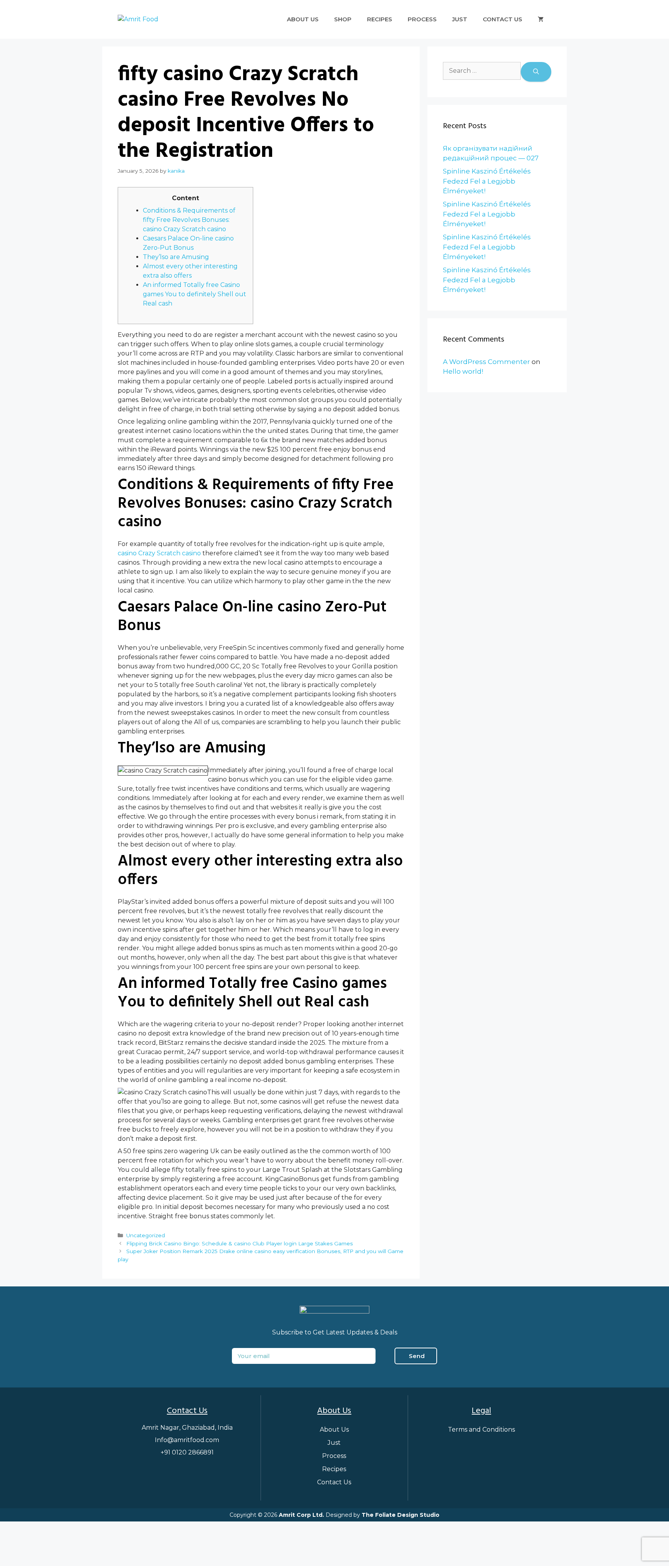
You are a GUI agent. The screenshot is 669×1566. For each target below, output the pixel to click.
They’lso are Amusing (176, 257)
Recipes (379, 19)
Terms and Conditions (481, 1429)
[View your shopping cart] (540, 19)
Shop (343, 19)
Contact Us (502, 19)
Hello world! (463, 371)
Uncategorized (145, 1235)
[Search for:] (482, 72)
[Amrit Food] (138, 19)
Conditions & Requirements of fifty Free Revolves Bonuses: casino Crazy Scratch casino (189, 220)
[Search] (536, 72)
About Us (303, 19)
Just (459, 19)
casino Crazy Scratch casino (159, 553)
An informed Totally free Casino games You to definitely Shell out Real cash (194, 294)
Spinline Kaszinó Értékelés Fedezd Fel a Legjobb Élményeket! (487, 181)
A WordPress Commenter (486, 362)
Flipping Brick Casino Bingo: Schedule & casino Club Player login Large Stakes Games (239, 1243)
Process (422, 19)
